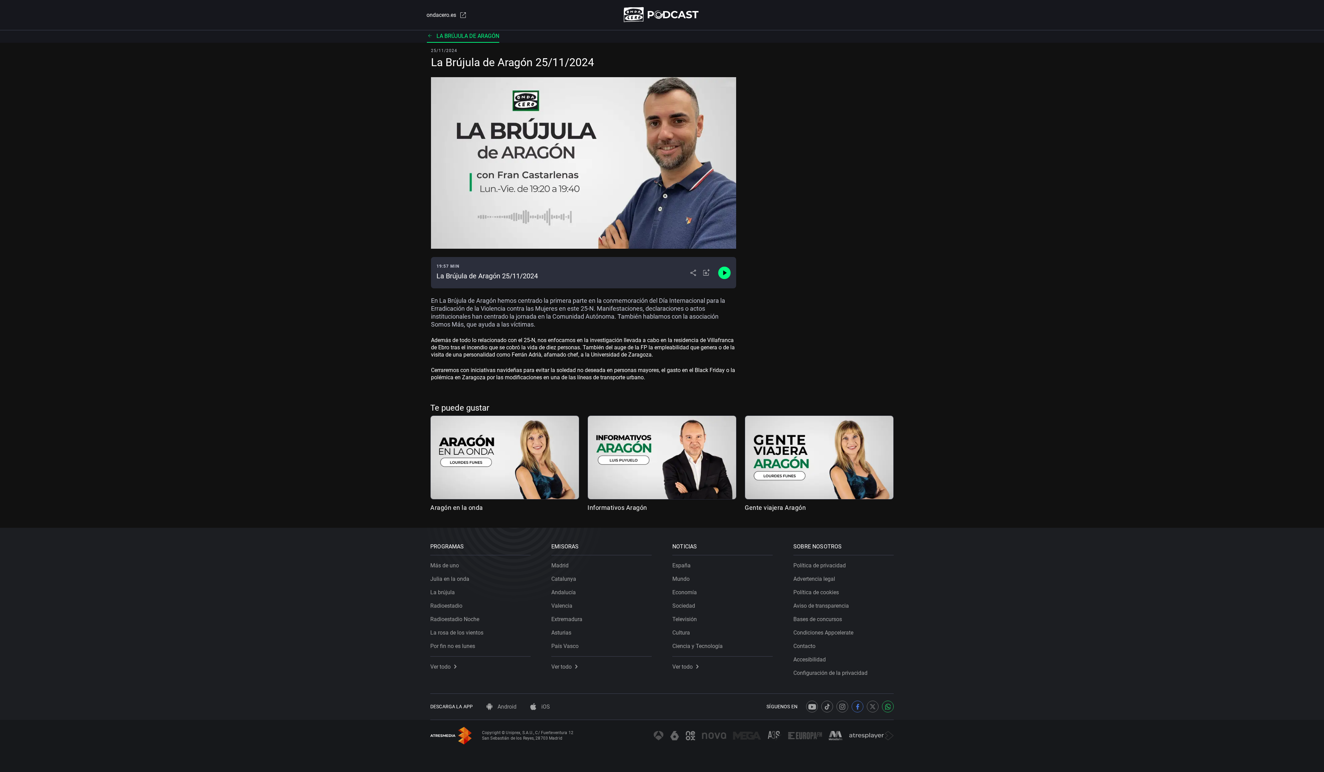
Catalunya (563, 579)
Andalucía (563, 592)
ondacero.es (441, 15)
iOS (545, 706)
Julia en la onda (449, 579)
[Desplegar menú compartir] (693, 273)
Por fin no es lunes (452, 646)
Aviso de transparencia (821, 606)
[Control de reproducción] (724, 273)
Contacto (804, 646)
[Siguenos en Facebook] (857, 706)
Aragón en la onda (456, 507)
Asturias (561, 632)
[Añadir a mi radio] (706, 273)
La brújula (442, 592)
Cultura (681, 632)
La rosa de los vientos (456, 632)
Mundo (681, 579)
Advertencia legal (814, 579)
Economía (684, 592)
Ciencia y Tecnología (697, 646)
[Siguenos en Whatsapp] (888, 706)
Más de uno (444, 565)
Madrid (560, 565)
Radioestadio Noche (454, 619)
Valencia (561, 606)
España (681, 565)
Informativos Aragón (617, 507)
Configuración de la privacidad (830, 673)
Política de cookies (816, 592)
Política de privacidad (819, 565)
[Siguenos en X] (873, 706)
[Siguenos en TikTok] (827, 706)
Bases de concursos (817, 619)
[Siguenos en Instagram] (842, 706)
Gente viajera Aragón (775, 507)
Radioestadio (446, 606)
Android (506, 706)
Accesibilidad (809, 659)
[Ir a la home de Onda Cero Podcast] (662, 14)
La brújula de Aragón (468, 36)
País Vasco (565, 646)
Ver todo (440, 666)
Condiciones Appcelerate (823, 632)
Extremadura (566, 619)
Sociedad (683, 606)
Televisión (684, 619)
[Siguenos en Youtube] (812, 706)
